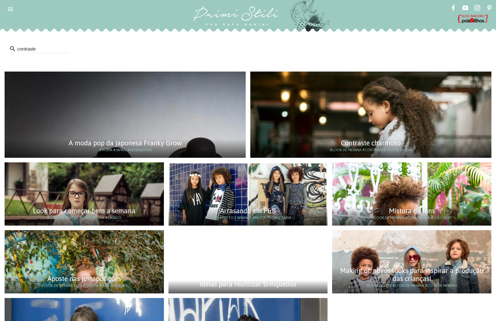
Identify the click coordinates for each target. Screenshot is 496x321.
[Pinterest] (489, 8)
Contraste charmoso (371, 143)
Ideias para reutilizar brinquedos (248, 284)
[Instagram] (477, 8)
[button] (10, 9)
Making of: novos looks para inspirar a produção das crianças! (411, 274)
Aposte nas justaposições (84, 278)
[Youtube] (465, 8)
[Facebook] (453, 8)
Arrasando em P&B (248, 211)
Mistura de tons (412, 211)
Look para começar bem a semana (84, 211)
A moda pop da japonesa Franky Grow (125, 143)
